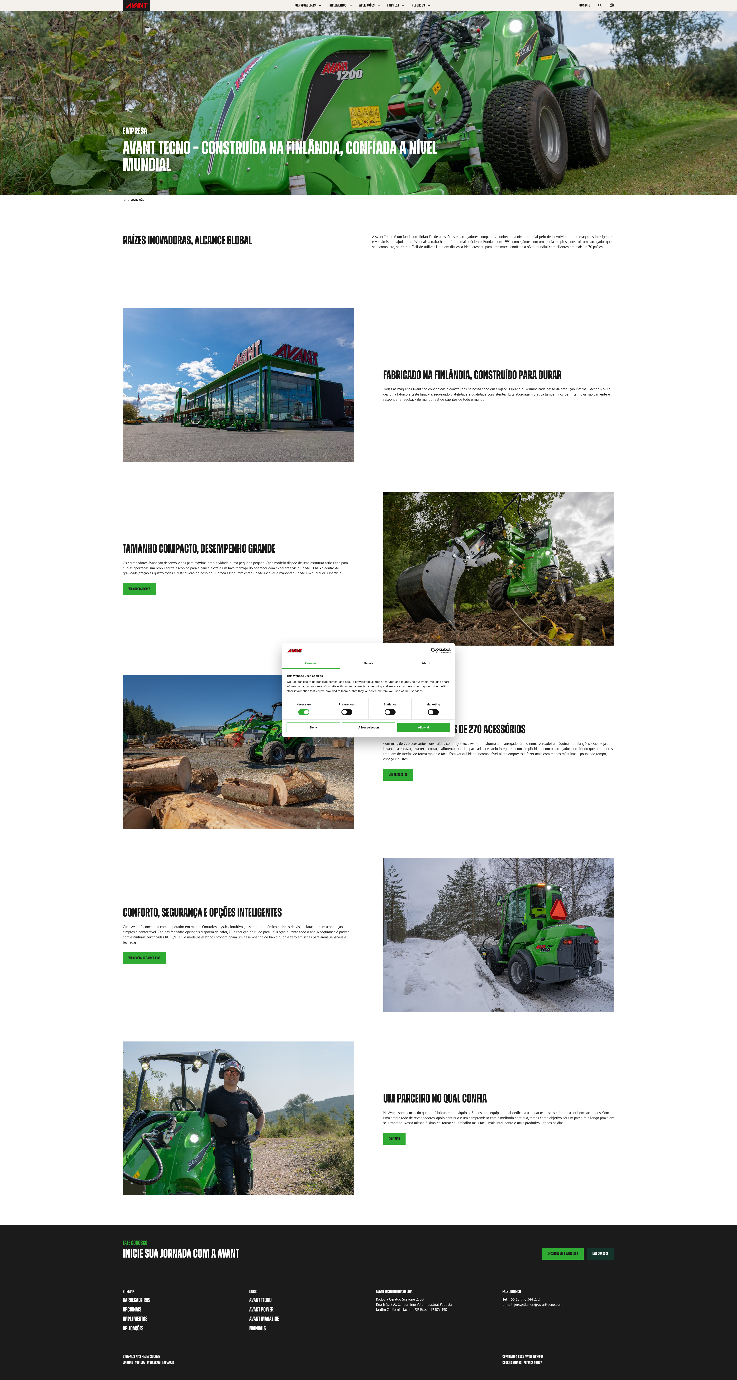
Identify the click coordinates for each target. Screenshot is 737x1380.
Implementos (338, 5)
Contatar (394, 1139)
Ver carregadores (139, 589)
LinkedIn (128, 1362)
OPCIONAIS (132, 1309)
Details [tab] (368, 663)
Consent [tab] (311, 663)
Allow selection (368, 727)
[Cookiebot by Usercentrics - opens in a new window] (434, 650)
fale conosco (600, 1253)
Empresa (393, 5)
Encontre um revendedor (563, 1253)
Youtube (140, 1362)
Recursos (418, 5)
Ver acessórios (398, 775)
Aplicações (367, 5)
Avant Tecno (260, 1300)
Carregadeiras (305, 5)
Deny (313, 727)
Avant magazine (264, 1319)
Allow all (424, 727)
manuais (257, 1328)
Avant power (261, 1309)
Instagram (153, 1362)
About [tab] (426, 663)
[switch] (346, 712)
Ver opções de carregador (144, 958)
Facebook (168, 1362)
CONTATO (584, 5)
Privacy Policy (533, 1362)
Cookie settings (512, 1362)
